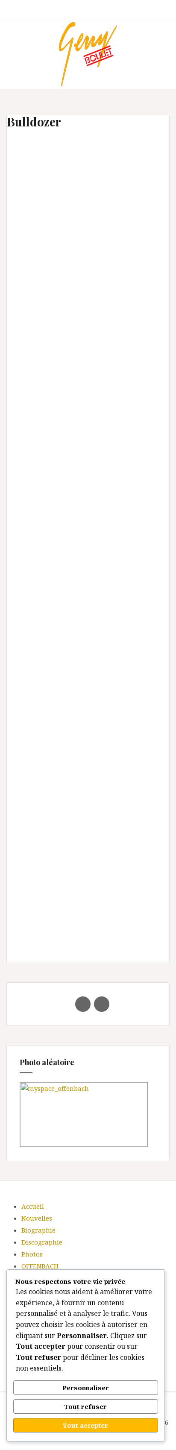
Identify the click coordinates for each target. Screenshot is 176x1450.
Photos (32, 1254)
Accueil (32, 1206)
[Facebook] (83, 1004)
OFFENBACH (40, 1266)
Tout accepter (85, 1425)
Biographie (38, 1230)
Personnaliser (85, 1387)
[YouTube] (101, 1004)
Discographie (41, 1242)
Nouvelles (36, 1218)
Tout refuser (85, 1406)
